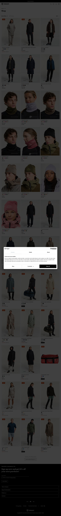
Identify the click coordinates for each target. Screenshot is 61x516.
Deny (13, 266)
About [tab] (48, 252)
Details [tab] (30, 252)
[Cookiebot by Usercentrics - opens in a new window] (51, 249)
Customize (30, 266)
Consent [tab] (12, 252)
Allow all (48, 266)
